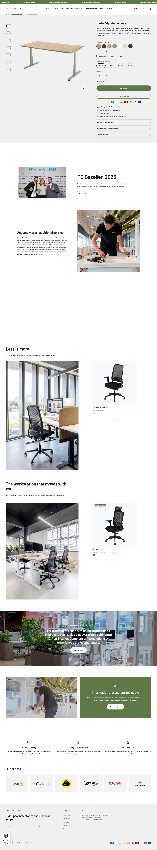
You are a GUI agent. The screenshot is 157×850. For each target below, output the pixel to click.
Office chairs (59, 8)
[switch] (6, 843)
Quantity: (99, 71)
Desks (47, 8)
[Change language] (135, 9)
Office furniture (68, 815)
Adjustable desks (16, 14)
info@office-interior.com (93, 817)
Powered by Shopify (25, 843)
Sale (101, 8)
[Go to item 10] (9, 55)
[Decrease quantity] (99, 75)
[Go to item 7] (9, 33)
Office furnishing (91, 8)
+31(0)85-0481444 (89, 815)
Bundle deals (67, 818)
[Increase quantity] (106, 75)
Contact (109, 8)
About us (66, 822)
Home (8, 14)
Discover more (78, 650)
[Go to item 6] (9, 25)
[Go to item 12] (9, 69)
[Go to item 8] (9, 40)
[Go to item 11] (9, 62)
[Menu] (9, 834)
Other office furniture (73, 8)
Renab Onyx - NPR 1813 (100, 407)
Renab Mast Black (98, 550)
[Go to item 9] (9, 47)
